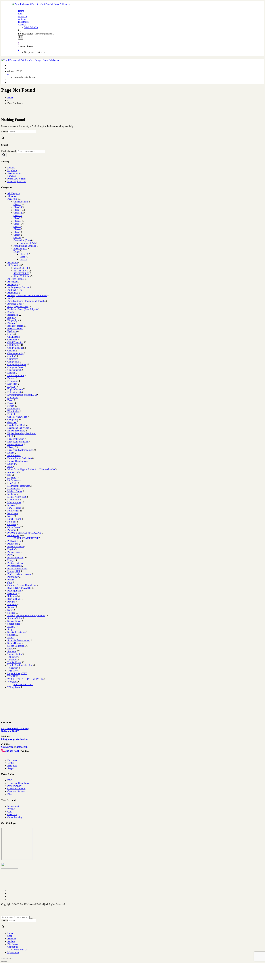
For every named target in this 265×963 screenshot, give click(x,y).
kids (9, 474)
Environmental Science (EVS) (22, 394)
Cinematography (15, 353)
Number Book (14, 519)
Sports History (14, 643)
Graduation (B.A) (22, 240)
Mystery (11, 505)
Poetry (10, 560)
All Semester (13, 265)
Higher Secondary (16, 430)
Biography (12, 320)
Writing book (13, 687)
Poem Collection (15, 557)
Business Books (15, 328)
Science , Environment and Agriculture (26, 615)
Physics (11, 549)
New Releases (14, 508)
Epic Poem (12, 397)
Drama (10, 378)
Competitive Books (16, 364)
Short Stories (13, 623)
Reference (12, 593)
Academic (12, 199)
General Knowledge (17, 417)
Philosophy (12, 543)
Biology (11, 323)
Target (16, 251)
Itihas (10, 466)
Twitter (10, 762)
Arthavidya (12, 292)
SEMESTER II (20, 270)
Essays (10, 403)
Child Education (15, 342)
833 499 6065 (12, 751)
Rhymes (11, 601)
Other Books (13, 527)
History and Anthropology (20, 450)
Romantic (12, 604)
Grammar (12, 422)
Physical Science (15, 546)
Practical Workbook (23, 684)
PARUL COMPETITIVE (26, 538)
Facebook (12, 760)
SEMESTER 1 (20, 268)
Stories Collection (16, 646)
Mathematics (13, 488)
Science (11, 612)
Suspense (11, 651)
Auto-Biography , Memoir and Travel (25, 301)
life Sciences (13, 480)
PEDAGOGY (14, 541)
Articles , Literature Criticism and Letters (27, 295)
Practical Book (14, 565)
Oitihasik (11, 524)
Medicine (11, 494)
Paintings (11, 530)
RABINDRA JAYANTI (19, 588)
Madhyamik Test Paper (18, 485)
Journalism (12, 472)
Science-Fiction (14, 618)
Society (11, 626)
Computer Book (15, 367)
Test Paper (12, 657)
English (11, 386)
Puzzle (10, 579)
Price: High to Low (16, 181)
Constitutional (14, 370)
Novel (10, 516)
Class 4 (17, 223)
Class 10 (17, 207)
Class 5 (17, 226)
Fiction (10, 405)
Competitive (13, 361)
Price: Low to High (16, 178)
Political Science (15, 563)
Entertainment (14, 392)
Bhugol (11, 317)
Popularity (12, 170)
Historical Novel (15, 444)
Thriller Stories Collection (19, 665)
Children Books (15, 348)
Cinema (11, 350)
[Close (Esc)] (2, 958)
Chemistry (12, 339)
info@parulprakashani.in (14, 739)
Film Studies (13, 411)
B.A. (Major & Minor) (18, 306)
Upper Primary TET (17, 673)
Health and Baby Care (18, 428)
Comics (11, 356)
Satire (10, 610)
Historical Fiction (15, 439)
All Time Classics (15, 279)
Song (9, 629)
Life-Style (12, 483)
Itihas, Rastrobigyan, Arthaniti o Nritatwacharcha (31, 469)
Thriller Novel (14, 662)
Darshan (11, 372)
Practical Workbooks (17, 568)
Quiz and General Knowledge (21, 585)
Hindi (10, 436)
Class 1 (17, 204)
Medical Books (14, 491)
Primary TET (13, 571)
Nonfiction (12, 513)
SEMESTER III (21, 273)
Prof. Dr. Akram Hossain (19, 574)
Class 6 (17, 229)
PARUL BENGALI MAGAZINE (24, 532)
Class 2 (17, 218)
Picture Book (13, 552)
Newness (11, 176)
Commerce (12, 359)
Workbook (12, 681)
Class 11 (17, 210)
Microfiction (13, 499)
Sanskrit (11, 607)
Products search (25, 33)
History (11, 447)
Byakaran (12, 331)
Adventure (12, 262)
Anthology (12, 284)
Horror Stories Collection (19, 458)
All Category (13, 193)
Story (10, 648)
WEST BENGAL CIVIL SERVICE (25, 679)
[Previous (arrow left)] (2, 961)
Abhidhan (12, 196)
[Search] (20, 37)
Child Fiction (13, 345)
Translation (12, 668)
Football (11, 414)
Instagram (12, 765)
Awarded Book (14, 303)
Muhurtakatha (14, 502)
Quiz (9, 582)
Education (12, 383)
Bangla (10, 312)
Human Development (17, 461)
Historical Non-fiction (18, 441)
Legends (11, 477)
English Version (15, 389)
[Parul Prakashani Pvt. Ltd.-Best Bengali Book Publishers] (40, 4)
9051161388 (21, 747)
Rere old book (14, 599)
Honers (10, 452)
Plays (10, 554)
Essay (10, 400)
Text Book (12, 659)
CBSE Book (13, 337)
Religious (12, 596)
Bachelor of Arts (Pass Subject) (22, 309)
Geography (12, 419)
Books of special (15, 325)
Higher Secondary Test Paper (21, 433)
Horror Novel (14, 455)
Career (10, 334)
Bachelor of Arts (28, 243)
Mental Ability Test (16, 497)
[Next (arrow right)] (5, 961)
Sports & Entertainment (18, 640)
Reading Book (14, 590)
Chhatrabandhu (20, 201)
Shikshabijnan (14, 621)
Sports (10, 637)
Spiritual (11, 634)
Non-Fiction (13, 510)
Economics (12, 381)
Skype (10, 768)
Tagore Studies (14, 654)
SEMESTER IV (21, 276)
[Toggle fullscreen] (8, 958)
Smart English (20, 248)
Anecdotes (12, 281)
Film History (13, 408)
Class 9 (17, 237)
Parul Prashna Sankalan (24, 245)
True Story (12, 670)
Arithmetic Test (14, 290)
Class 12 (17, 212)
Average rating (14, 173)
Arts (9, 298)
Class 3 (17, 221)
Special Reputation (16, 632)
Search (4, 131)
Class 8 (17, 234)
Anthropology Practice (18, 287)
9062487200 (7, 747)
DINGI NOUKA (15, 375)
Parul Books (13, 535)
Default (11, 167)
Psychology (13, 577)
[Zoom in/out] (11, 958)
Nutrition (11, 521)
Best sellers (12, 314)
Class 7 (17, 232)
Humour (11, 463)
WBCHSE (12, 676)
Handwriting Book (16, 425)
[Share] (5, 958)
